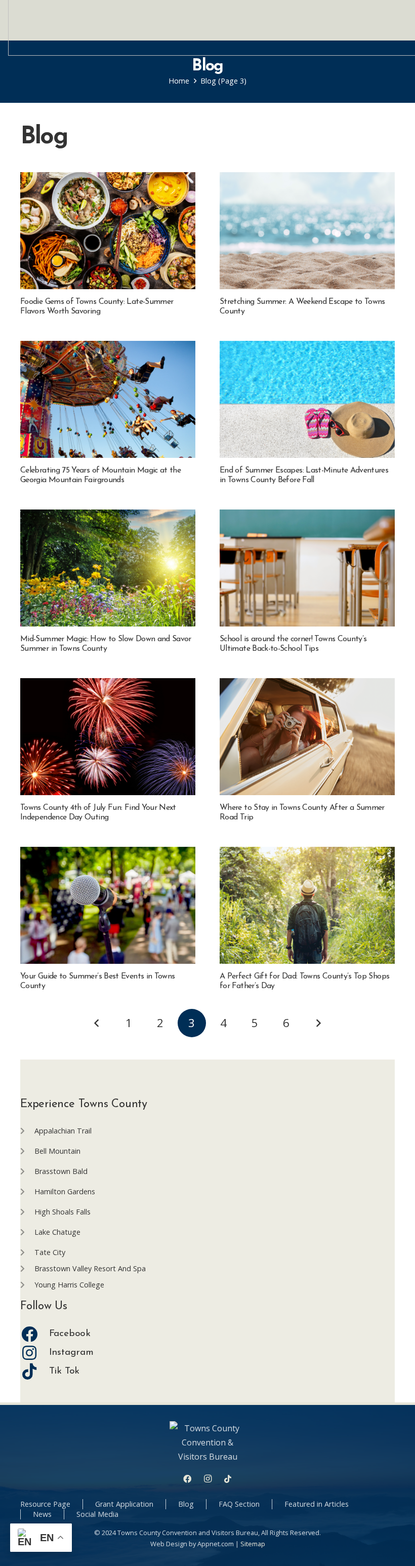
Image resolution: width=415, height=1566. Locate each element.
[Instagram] (34, 1353)
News (42, 1514)
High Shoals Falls (62, 1212)
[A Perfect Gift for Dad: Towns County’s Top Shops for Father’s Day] (307, 905)
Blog (186, 1504)
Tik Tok (64, 1371)
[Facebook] (34, 1334)
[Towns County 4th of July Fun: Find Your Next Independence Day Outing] (107, 736)
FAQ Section (239, 1504)
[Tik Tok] (34, 1371)
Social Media (97, 1514)
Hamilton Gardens (64, 1191)
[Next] (318, 1023)
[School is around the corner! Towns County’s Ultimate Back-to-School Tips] (307, 568)
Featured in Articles (316, 1504)
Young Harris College (69, 1284)
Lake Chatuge (57, 1232)
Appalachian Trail (63, 1131)
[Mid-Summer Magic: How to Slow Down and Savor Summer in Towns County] (107, 568)
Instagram (71, 1352)
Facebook (70, 1334)
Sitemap (252, 1543)
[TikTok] (228, 1479)
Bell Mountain (57, 1151)
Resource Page (45, 1504)
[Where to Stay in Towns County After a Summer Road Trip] (307, 736)
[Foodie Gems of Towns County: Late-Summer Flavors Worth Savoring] (107, 230)
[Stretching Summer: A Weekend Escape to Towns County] (307, 230)
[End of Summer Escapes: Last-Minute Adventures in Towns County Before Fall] (307, 399)
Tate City (49, 1252)
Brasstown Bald (61, 1171)
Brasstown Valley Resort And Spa (90, 1268)
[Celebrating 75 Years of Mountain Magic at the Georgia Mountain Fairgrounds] (107, 399)
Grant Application (124, 1504)
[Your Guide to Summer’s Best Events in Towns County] (107, 905)
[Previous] (97, 1023)
